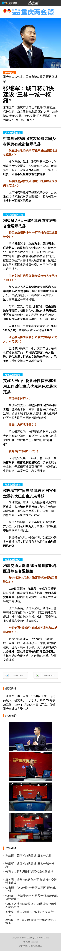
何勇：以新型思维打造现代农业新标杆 (29, 871)
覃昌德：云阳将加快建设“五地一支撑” (29, 855)
